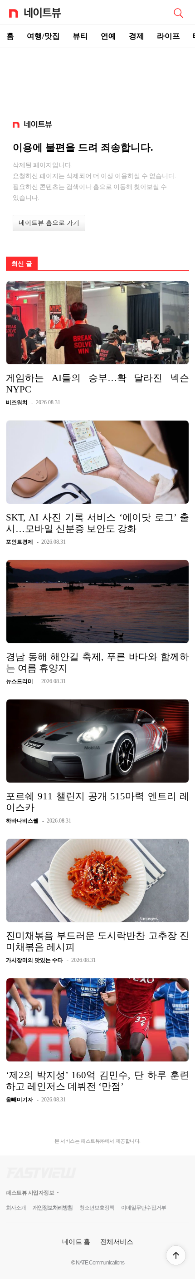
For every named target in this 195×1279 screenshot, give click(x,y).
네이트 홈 (76, 1241)
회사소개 (16, 1208)
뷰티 (80, 36)
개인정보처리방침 (53, 1208)
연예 (108, 36)
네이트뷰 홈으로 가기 (49, 222)
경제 (136, 36)
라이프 (168, 36)
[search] (178, 12)
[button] (175, 1255)
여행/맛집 (43, 36)
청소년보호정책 (96, 1208)
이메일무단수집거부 (143, 1208)
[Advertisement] (97, 80)
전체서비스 (116, 1241)
